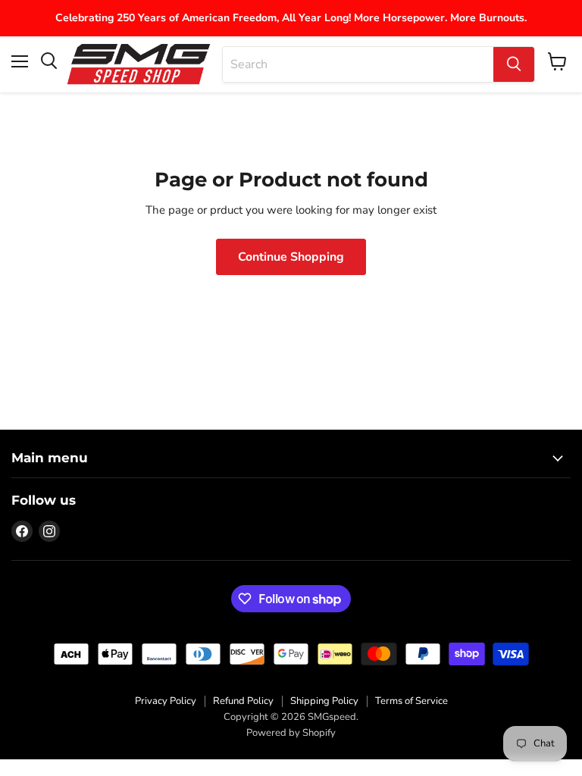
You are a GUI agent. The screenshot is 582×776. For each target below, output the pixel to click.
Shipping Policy (324, 701)
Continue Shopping (291, 257)
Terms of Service (411, 701)
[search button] (513, 64)
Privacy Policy (165, 701)
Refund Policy (243, 701)
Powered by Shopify (291, 733)
